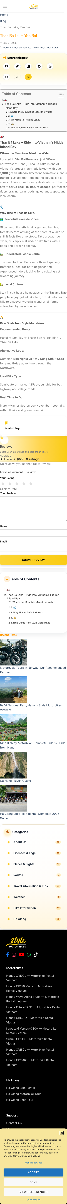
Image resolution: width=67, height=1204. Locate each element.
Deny (33, 1182)
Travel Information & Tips (30, 886)
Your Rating (7, 477)
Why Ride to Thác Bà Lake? (25, 119)
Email (3, 541)
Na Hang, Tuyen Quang (15, 780)
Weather (19, 897)
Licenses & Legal (24, 853)
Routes (18, 875)
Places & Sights (23, 864)
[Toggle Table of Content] (59, 94)
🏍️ (6, 99)
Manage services (33, 1162)
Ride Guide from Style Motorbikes (29, 127)
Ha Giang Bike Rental (20, 1088)
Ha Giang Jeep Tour (19, 1100)
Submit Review (33, 560)
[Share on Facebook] (6, 66)
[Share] (28, 77)
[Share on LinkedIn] (28, 66)
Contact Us (14, 1123)
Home (4, 14)
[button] (61, 1133)
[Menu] (5, 6)
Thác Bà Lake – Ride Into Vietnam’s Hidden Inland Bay (31, 105)
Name (3, 526)
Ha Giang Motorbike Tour (23, 1094)
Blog (3, 21)
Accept (33, 1172)
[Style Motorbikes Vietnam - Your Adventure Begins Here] (33, 6)
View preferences (33, 1192)
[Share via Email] (6, 77)
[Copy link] (17, 77)
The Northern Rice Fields (44, 47)
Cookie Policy (34, 1199)
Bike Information (24, 908)
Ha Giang (19, 919)
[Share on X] (17, 66)
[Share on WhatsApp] (50, 66)
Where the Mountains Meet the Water (31, 111)
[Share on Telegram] (39, 66)
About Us (19, 842)
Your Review (8, 493)
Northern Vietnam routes (16, 47)
